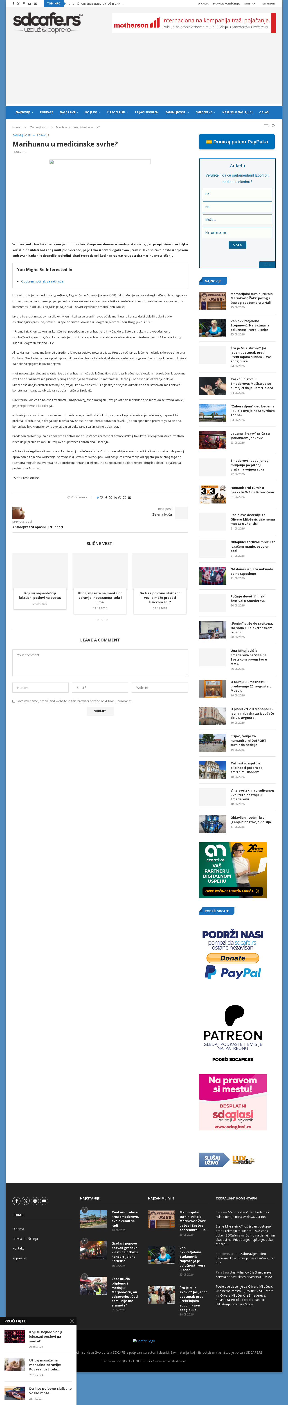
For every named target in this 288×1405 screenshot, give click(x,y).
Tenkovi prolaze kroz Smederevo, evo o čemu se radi (125, 1219)
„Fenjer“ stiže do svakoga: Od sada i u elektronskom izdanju (252, 627)
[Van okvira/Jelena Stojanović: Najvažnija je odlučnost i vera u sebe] (212, 328)
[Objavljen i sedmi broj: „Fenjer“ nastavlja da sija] (212, 824)
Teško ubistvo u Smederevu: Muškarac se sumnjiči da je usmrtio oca (252, 383)
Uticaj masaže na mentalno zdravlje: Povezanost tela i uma (100, 597)
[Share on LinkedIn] (115, 497)
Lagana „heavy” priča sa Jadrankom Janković (250, 435)
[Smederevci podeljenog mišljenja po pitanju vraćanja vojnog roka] (212, 467)
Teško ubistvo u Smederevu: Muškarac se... (109, 4)
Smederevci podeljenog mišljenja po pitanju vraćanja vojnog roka (250, 464)
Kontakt (250, 3)
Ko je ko (91, 112)
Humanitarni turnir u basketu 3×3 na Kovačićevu (252, 490)
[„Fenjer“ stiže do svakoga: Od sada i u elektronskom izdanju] (212, 630)
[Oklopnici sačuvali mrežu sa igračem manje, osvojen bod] (212, 549)
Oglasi (264, 112)
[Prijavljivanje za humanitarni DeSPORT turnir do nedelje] (212, 743)
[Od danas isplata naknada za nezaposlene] (212, 576)
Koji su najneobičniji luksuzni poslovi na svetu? (40, 595)
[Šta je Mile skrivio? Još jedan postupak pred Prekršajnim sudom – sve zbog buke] (212, 355)
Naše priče (68, 112)
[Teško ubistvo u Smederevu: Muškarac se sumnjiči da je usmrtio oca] (212, 386)
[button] (69, 3)
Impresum (268, 3)
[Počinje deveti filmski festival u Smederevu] (212, 603)
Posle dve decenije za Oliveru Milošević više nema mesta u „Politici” (253, 519)
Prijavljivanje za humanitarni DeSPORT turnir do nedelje (248, 740)
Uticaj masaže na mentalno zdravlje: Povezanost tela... (45, 1365)
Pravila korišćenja (226, 3)
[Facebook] (13, 3)
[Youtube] (29, 3)
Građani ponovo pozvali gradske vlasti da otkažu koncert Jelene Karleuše (125, 1252)
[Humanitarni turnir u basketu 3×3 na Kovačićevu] (212, 494)
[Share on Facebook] (106, 497)
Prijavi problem (147, 112)
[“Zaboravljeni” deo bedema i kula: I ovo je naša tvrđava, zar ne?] (212, 413)
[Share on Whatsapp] (119, 497)
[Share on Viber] (124, 497)
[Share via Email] (129, 497)
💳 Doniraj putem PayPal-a (237, 141)
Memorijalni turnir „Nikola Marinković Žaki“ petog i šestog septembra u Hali (252, 298)
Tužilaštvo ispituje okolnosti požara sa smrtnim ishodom (247, 767)
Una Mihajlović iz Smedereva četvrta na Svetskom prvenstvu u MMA (249, 657)
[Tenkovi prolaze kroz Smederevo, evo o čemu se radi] (93, 1219)
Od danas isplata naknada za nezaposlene (252, 571)
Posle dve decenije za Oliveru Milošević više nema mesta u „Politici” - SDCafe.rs (245, 1288)
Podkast (46, 112)
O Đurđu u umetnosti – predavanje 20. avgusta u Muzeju (251, 686)
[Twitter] (18, 3)
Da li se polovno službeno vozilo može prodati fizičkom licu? (160, 597)
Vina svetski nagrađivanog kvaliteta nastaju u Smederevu (252, 794)
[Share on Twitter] (110, 497)
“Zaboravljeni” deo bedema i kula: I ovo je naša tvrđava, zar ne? (253, 410)
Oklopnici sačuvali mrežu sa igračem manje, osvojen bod (253, 546)
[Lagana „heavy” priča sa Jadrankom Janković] (212, 440)
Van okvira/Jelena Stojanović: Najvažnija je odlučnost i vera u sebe (250, 325)
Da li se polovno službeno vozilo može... (50, 1390)
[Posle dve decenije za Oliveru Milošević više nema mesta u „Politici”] (212, 522)
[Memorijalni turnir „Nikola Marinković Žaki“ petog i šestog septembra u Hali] (212, 301)
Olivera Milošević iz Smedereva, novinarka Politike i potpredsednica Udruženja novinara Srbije (241, 1299)
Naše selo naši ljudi (237, 112)
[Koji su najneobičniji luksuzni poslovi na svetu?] (40, 571)
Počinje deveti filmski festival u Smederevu (248, 598)
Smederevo (204, 112)
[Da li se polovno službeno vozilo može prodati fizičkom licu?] (160, 571)
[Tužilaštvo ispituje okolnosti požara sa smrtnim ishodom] (212, 770)
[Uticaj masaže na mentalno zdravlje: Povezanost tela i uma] (100, 571)
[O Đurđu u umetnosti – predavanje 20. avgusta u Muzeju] (212, 689)
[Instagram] (24, 3)
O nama (203, 3)
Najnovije (23, 112)
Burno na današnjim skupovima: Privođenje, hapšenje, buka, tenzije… (245, 1239)
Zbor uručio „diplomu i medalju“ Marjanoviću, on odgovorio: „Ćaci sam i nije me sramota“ (125, 1292)
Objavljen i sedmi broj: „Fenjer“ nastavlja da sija (251, 819)
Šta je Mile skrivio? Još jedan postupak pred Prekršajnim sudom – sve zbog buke (251, 354)
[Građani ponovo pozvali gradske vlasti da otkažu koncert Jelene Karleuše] (93, 1250)
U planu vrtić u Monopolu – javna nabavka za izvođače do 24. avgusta (252, 713)
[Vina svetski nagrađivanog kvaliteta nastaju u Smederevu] (212, 797)
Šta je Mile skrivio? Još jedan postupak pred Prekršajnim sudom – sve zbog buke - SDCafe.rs (243, 1230)
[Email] (35, 3)
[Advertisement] (144, 72)
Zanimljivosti (175, 112)
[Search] (273, 125)
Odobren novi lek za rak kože (42, 281)
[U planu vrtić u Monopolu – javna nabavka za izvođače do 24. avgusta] (212, 716)
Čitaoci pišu (116, 112)
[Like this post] (101, 497)
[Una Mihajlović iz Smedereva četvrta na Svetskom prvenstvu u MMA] (212, 657)
